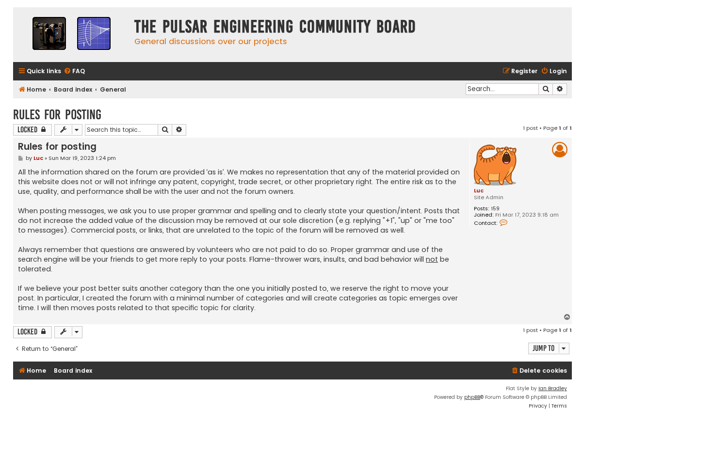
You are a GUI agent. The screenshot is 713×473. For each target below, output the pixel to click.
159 (495, 208)
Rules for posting (57, 114)
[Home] (71, 35)
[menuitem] (74, 71)
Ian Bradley (552, 388)
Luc (479, 190)
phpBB (472, 397)
